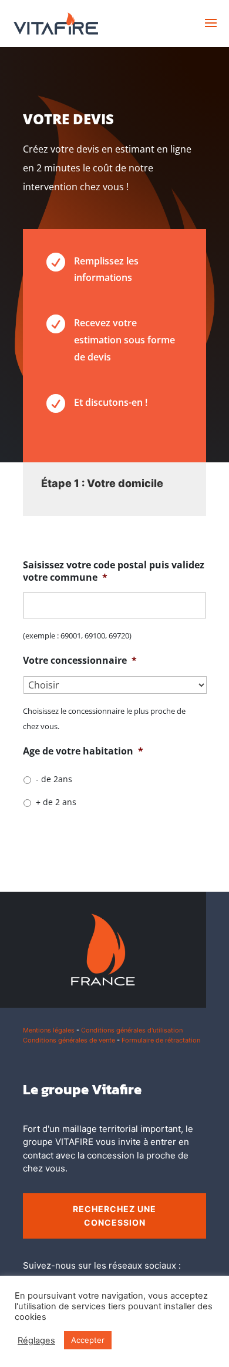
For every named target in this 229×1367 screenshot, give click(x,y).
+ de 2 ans (56, 801)
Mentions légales (49, 1030)
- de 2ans (54, 779)
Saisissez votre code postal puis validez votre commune (113, 571)
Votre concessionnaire (80, 660)
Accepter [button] (88, 1340)
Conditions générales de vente (69, 1040)
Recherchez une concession (114, 1216)
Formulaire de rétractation (161, 1040)
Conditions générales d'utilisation (132, 1030)
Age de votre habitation (83, 751)
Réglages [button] (36, 1340)
